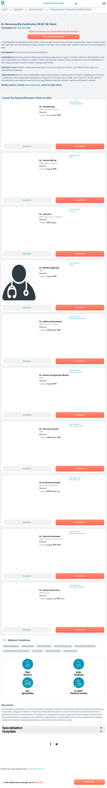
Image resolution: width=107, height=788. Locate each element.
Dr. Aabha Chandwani (50, 321)
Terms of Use (43, 739)
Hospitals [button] (9, 731)
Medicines (68, 736)
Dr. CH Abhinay (47, 106)
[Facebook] (50, 746)
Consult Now (80, 146)
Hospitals (29, 736)
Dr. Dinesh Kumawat (49, 536)
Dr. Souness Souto (49, 429)
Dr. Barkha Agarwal (49, 267)
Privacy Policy (55, 739)
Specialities (47, 736)
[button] (76, 4)
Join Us (98, 736)
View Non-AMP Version (33, 769)
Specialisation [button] (12, 728)
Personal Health (24, 28)
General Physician (33, 85)
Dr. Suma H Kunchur (49, 590)
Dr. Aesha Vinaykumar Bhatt (54, 375)
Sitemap (66, 739)
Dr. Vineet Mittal (47, 160)
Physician (43, 112)
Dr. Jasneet (45, 214)
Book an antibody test (53, 36)
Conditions (58, 736)
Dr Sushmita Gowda (49, 482)
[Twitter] (56, 746)
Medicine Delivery (81, 736)
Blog (92, 736)
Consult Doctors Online (15, 736)
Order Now (89, 782)
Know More (27, 146)
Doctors (38, 736)
